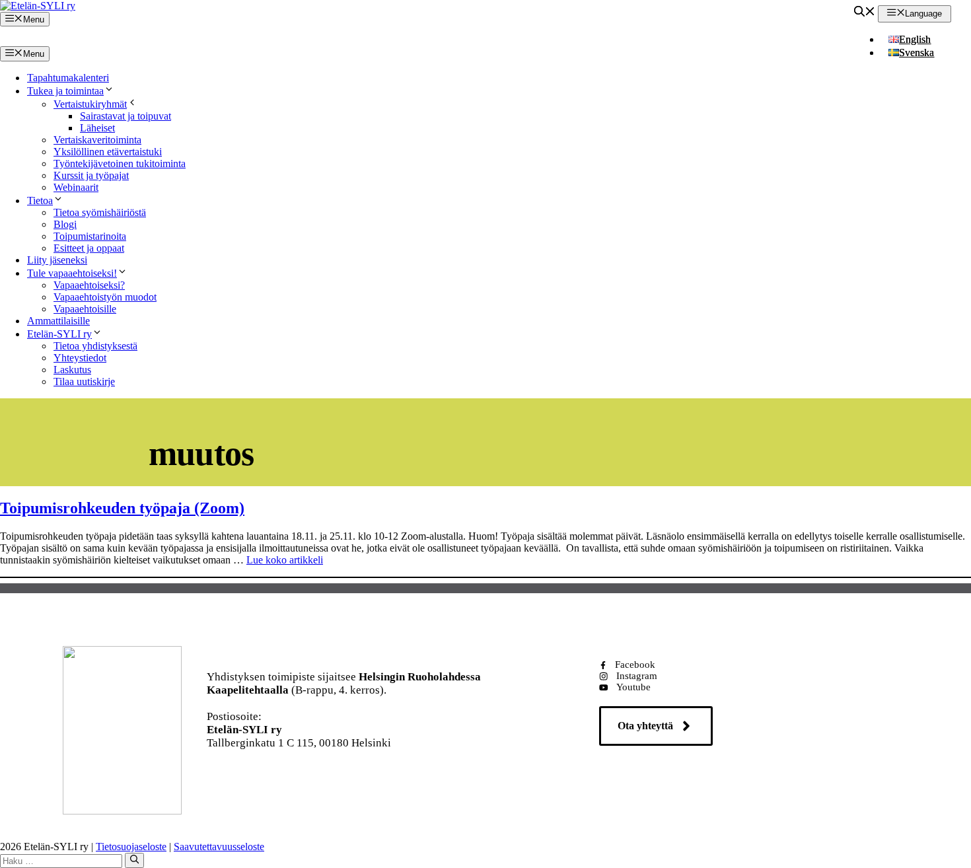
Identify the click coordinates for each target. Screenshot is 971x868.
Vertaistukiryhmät (90, 104)
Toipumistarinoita (90, 236)
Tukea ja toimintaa (65, 90)
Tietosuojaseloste (131, 846)
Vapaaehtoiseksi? (89, 285)
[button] (864, 12)
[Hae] (134, 860)
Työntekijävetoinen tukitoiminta (120, 163)
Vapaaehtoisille (85, 308)
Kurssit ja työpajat (91, 175)
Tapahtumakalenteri (68, 77)
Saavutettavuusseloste (219, 846)
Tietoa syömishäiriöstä (100, 212)
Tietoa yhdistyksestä (95, 345)
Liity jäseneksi (57, 260)
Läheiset (97, 127)
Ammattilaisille (58, 320)
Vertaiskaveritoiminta (97, 139)
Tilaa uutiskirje (84, 381)
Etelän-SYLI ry (59, 334)
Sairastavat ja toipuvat (125, 116)
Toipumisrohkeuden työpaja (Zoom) (122, 508)
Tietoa (40, 200)
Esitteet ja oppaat (89, 248)
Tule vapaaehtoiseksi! (72, 273)
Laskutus (72, 369)
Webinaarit (76, 187)
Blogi (65, 224)
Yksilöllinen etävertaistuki (108, 151)
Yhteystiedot (80, 357)
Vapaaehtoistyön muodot (105, 297)
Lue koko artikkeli (284, 559)
